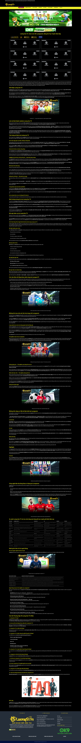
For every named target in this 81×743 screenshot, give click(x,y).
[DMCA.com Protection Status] (21, 737)
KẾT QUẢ (45, 7)
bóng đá (18, 144)
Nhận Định (56, 7)
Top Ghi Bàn (50, 7)
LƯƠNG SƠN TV (21, 7)
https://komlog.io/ (43, 730)
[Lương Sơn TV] (10, 4)
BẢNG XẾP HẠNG (28, 7)
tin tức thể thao (64, 465)
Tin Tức (61, 7)
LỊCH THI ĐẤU (35, 7)
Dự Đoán (40, 7)
